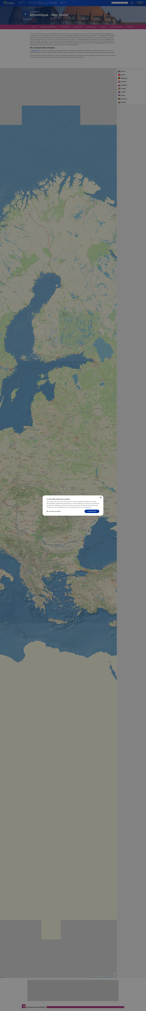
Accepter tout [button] (91, 511)
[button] (54, 511)
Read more (88, 507)
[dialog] (73, 505)
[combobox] (101, 497)
